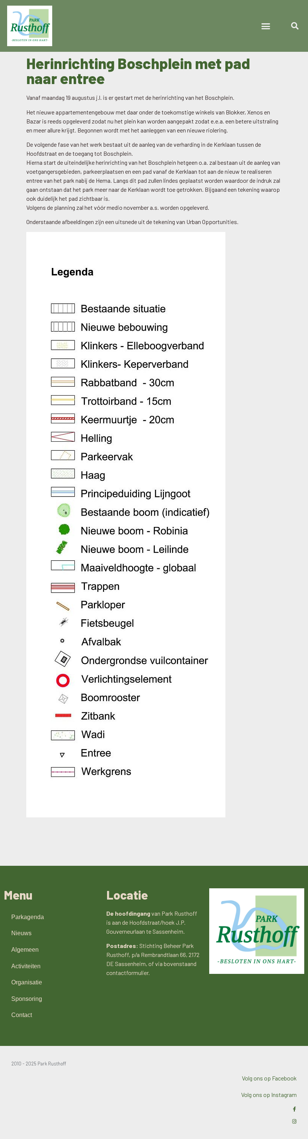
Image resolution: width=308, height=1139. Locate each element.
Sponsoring (26, 999)
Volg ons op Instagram (269, 1094)
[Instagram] (294, 1121)
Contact (21, 1015)
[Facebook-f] (294, 1109)
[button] (266, 26)
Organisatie (26, 982)
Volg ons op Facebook (269, 1078)
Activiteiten (26, 966)
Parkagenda (27, 917)
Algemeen (25, 949)
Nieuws (21, 933)
